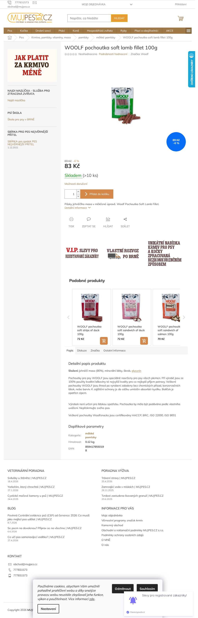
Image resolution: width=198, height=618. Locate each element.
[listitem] (91, 317)
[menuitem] (10, 31)
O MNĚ (106, 540)
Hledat (119, 18)
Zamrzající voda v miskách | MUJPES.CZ (126, 487)
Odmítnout (123, 589)
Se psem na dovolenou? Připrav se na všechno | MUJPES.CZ (44, 528)
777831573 (20, 570)
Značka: (139, 54)
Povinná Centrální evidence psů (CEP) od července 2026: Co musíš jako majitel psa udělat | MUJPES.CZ (49, 517)
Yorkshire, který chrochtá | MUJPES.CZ (31, 487)
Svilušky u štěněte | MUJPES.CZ (27, 478)
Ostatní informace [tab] (114, 350)
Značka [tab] (95, 350)
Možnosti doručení (76, 184)
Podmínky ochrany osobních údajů (122, 535)
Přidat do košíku (99, 194)
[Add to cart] (104, 341)
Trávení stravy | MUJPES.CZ (118, 478)
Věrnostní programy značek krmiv (122, 520)
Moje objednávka (94, 4)
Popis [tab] (70, 350)
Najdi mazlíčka (16, 100)
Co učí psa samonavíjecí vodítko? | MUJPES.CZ (36, 537)
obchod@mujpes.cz (25, 564)
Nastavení (48, 609)
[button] (68, 317)
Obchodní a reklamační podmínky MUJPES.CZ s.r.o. (133, 530)
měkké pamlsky (90, 435)
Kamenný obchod (112, 525)
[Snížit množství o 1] (78, 196)
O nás (105, 545)
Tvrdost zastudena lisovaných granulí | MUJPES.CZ (132, 495)
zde (92, 599)
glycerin (136, 370)
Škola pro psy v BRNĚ (21, 119)
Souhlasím (147, 589)
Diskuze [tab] (82, 350)
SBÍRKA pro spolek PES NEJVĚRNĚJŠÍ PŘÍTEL (22, 143)
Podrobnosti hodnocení (113, 54)
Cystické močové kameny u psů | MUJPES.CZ (35, 495)
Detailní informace (76, 207)
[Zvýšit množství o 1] (78, 192)
